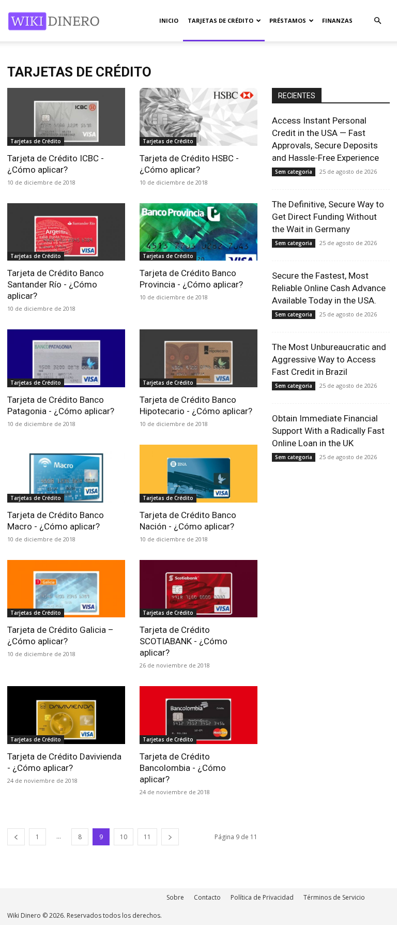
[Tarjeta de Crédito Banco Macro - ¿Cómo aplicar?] (66, 474)
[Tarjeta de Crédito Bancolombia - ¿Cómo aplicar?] (198, 715)
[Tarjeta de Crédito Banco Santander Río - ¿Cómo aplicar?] (66, 232)
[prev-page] (16, 836)
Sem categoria (293, 171)
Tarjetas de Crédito (220, 20)
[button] (377, 21)
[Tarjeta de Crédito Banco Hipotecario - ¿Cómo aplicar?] (198, 358)
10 (123, 836)
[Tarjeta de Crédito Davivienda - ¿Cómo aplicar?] (66, 715)
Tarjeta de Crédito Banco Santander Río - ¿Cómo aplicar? (55, 284)
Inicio (168, 20)
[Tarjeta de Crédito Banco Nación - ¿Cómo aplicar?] (198, 474)
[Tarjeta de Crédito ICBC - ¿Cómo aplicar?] (66, 117)
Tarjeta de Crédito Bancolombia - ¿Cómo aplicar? (183, 767)
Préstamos (287, 20)
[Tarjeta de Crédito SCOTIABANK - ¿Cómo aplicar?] (198, 589)
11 (147, 836)
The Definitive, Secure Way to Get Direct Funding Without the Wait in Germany (328, 216)
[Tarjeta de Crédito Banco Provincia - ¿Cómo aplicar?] (198, 232)
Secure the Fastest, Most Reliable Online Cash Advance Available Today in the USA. (329, 288)
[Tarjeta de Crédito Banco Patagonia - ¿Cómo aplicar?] (66, 358)
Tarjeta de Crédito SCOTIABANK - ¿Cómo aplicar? (183, 641)
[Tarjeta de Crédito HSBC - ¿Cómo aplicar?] (198, 117)
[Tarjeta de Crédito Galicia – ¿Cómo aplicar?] (66, 589)
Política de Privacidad (262, 897)
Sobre (175, 897)
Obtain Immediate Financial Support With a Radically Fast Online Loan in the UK (328, 430)
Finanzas (337, 20)
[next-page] (170, 836)
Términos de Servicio (334, 897)
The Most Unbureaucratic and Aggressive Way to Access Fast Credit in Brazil (329, 359)
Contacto (207, 897)
